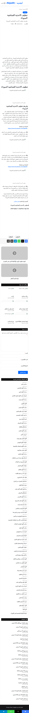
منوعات (20, 9)
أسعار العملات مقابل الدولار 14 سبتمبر (19, 658)
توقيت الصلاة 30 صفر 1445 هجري (20, 643)
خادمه (12, 296)
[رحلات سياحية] (21, 291)
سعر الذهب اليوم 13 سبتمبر (22, 698)
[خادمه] (7, 291)
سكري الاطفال (24, 686)
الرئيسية (25, 9)
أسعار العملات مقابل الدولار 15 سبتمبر (19, 635)
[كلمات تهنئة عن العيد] (21, 303)
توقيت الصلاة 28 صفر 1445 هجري (20, 694)
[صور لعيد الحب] (7, 316)
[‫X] (22, 241)
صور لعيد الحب (11, 321)
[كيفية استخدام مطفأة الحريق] (21, 316)
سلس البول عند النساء (23, 682)
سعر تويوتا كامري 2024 (22, 650)
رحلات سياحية (25, 296)
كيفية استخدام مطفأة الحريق (21, 321)
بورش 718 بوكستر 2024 (22, 670)
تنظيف (17, 237)
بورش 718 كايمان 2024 (22, 674)
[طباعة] (8, 241)
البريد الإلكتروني (24, 359)
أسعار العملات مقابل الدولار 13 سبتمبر (19, 690)
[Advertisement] (14, 40)
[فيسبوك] (26, 241)
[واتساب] (19, 241)
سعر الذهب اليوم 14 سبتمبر (22, 666)
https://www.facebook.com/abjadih (17, 128)
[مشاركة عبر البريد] (11, 241)
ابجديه (25, 23)
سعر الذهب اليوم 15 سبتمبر (22, 647)
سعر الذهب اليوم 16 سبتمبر (22, 627)
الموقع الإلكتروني (24, 365)
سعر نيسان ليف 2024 (23, 654)
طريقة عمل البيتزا (24, 639)
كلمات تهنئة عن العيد (23, 308)
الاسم (26, 353)
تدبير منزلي (16, 201)
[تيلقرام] (15, 241)
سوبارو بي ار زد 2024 (23, 678)
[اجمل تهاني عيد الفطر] (7, 303)
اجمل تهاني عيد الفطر (9, 308)
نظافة (10, 237)
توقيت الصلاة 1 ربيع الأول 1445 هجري (20, 623)
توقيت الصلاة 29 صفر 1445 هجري (20, 662)
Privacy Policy (9, 707)
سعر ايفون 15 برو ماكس (22, 631)
